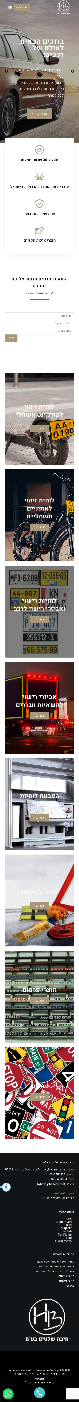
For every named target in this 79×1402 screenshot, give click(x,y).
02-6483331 (57, 1174)
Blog (69, 1238)
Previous (6, 71)
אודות (68, 1218)
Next (72, 71)
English (67, 1231)
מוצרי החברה (64, 1222)
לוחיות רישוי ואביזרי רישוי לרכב (55, 1261)
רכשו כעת (39, 428)
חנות (69, 1225)
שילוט (70, 1286)
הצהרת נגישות (63, 1241)
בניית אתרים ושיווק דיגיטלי (39, 1382)
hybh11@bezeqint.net (51, 1184)
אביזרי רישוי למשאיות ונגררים (56, 1266)
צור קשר (66, 1228)
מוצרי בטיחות (66, 1276)
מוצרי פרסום (66, 1281)
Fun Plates (65, 1235)
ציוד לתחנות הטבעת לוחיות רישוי (54, 1271)
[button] (5, 1187)
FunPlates (21, 7)
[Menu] (10, 7)
